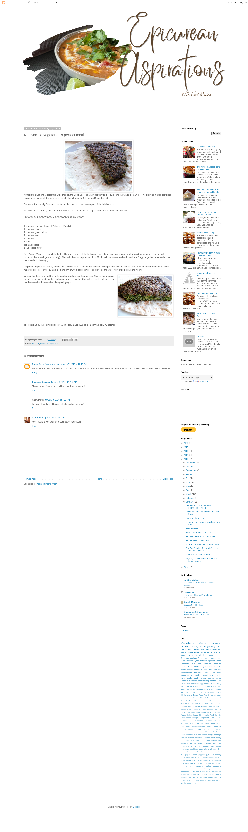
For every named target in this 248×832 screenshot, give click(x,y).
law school (204, 760)
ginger (218, 672)
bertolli (212, 672)
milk (209, 763)
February (190, 498)
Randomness (192, 528)
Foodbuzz (184, 698)
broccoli (189, 735)
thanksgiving (203, 681)
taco (215, 777)
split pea (207, 774)
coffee (207, 740)
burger (210, 735)
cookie (189, 743)
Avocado (213, 684)
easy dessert (203, 746)
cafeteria (184, 738)
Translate (204, 382)
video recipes (205, 780)
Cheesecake (201, 692)
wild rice (184, 783)
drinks (193, 746)
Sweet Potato (193, 652)
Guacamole (185, 703)
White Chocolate (196, 723)
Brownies (217, 689)
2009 (186, 567)
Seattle (195, 715)
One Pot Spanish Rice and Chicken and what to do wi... (202, 549)
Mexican (193, 658)
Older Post (168, 479)
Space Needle (186, 718)
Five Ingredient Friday (195, 518)
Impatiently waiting (205, 233)
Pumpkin (204, 669)
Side (201, 715)
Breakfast (216, 643)
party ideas (186, 769)
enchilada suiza (196, 749)
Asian (211, 655)
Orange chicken (187, 709)
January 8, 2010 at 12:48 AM (64, 382)
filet (219, 749)
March (189, 494)
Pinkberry (217, 709)
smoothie (184, 681)
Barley (183, 689)
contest (183, 743)
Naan (210, 706)
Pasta (183, 652)
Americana (195, 684)
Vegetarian (53, 344)
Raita (198, 712)
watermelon (216, 780)
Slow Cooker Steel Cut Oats (198, 532)
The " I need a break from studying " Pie (208, 168)
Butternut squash (207, 661)
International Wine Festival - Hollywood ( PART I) (198, 506)
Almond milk (185, 684)
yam (195, 783)
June (188, 482)
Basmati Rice (191, 689)
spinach (200, 774)
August (189, 474)
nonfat (189, 678)
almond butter (204, 672)
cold (212, 740)
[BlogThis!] (66, 339)
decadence (185, 746)
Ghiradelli (217, 698)
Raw (210, 669)
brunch (204, 735)
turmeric (196, 780)
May (188, 486)
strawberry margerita (189, 777)
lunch (192, 763)
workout (190, 783)
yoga (197, 661)
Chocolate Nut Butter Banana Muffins (206, 213)
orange (198, 766)
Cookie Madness (192, 602)
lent (210, 760)
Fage (201, 695)
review (202, 772)
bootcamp (217, 732)
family (215, 749)
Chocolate (185, 658)
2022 (186, 443)
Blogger (136, 807)
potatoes (217, 769)
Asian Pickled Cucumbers (197, 540)
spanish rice (185, 774)
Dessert (202, 646)
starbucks (193, 681)
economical (185, 749)
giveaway (211, 646)
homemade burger (207, 757)
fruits (213, 752)
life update (216, 760)
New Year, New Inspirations (198, 554)
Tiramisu (184, 720)
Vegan (203, 643)
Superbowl (205, 718)
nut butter (184, 766)
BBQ (219, 684)
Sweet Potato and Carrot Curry (196, 615)
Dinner (188, 649)
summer (191, 655)
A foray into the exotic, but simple (200, 536)
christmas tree (198, 740)
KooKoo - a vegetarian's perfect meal (202, 544)
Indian (202, 649)
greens (194, 755)
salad (183, 655)
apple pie (217, 726)
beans (191, 732)
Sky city (218, 715)
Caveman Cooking (41, 382)
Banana (218, 655)
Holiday (195, 649)
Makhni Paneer (201, 706)
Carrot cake (191, 692)
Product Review (193, 669)
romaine (215, 772)
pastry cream (200, 678)
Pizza (183, 712)
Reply (34, 372)
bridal (183, 735)
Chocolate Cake (188, 664)
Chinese (217, 661)
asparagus (191, 729)
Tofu (191, 720)
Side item (217, 669)
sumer (199, 777)
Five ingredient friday (212, 695)
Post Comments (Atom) (47, 484)
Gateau (210, 698)
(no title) (200, 336)
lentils (216, 675)
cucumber (207, 743)
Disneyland (188, 695)
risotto (208, 772)
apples (183, 729)
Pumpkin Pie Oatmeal (207, 293)
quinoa (218, 678)
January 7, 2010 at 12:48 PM (73, 364)
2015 (186, 447)
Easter (195, 695)
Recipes (213, 712)
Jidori (201, 703)
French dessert (195, 698)
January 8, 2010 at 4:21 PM (57, 400)
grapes (187, 755)
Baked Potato (186, 687)
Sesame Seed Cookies (193, 605)
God (191, 701)
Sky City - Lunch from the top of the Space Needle (208, 191)
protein (211, 678)
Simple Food (208, 715)
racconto (190, 661)
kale (193, 760)
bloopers (208, 732)
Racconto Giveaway (206, 147)
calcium (191, 738)
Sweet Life (189, 592)
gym (207, 755)
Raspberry (205, 712)
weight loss (201, 655)
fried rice (207, 752)
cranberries (198, 743)
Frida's (203, 698)
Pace (211, 667)
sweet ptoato (208, 777)
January (190, 502)
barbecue (184, 732)
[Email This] (63, 339)
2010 (186, 459)
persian (184, 661)
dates (219, 743)
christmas (44, 344)
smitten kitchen (191, 580)
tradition (213, 681)
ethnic (206, 749)
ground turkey (186, 675)
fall (211, 749)
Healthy (194, 646)
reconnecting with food (190, 772)
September (191, 470)
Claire (35, 417)
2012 (186, 451)
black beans (200, 732)
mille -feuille (216, 763)
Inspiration (194, 703)
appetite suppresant (205, 726)
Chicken (185, 646)
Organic (197, 709)
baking (198, 729)
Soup (200, 658)
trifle (190, 780)
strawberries (216, 774)
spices (193, 774)
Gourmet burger (201, 701)
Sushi (212, 718)
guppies (201, 755)
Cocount (210, 692)
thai (219, 777)
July (188, 478)
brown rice (196, 735)
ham (212, 755)
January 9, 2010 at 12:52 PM (52, 417)
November (191, 462)
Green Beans (215, 701)
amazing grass (209, 658)
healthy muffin (194, 757)
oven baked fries (208, 766)
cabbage (217, 735)
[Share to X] (70, 339)
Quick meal (190, 712)
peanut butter (200, 769)
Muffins (209, 649)
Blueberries (208, 689)
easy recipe (216, 746)
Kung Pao (204, 667)
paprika (218, 766)
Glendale (184, 701)
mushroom (216, 652)
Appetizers (204, 684)
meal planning (201, 763)
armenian (35, 344)
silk (220, 772)
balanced (205, 729)
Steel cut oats (186, 672)
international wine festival (203, 675)
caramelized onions (202, 738)
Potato (183, 669)
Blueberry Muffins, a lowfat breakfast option (209, 254)
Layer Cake (208, 703)
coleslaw (217, 740)
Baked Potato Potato (201, 687)
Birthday (200, 689)
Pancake (217, 667)
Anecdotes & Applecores (196, 612)
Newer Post (30, 479)
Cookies (218, 692)
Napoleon (217, 706)
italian (188, 760)
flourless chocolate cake (193, 752)
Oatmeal (217, 649)
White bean (210, 723)
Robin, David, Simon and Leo (45, 364)
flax (182, 752)
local (182, 763)
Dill (182, 695)
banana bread (215, 729)
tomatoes (184, 780)
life (220, 675)
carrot (212, 738)
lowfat (187, 763)
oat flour (192, 766)
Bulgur (183, 692)
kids (197, 760)
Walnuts (208, 720)
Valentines (199, 720)
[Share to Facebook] (73, 339)
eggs (219, 658)
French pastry (193, 667)
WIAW (195, 672)
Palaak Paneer (207, 709)
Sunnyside (196, 718)
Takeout (218, 718)
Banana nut (216, 687)
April (188, 490)
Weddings (184, 723)
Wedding (217, 720)
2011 (186, 455)
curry (214, 743)
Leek (215, 703)
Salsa (189, 715)
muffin (183, 678)
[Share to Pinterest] (76, 339)
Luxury (191, 706)
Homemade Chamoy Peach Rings (198, 595)
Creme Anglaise (204, 664)
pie (210, 769)
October (190, 466)
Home (99, 479)
